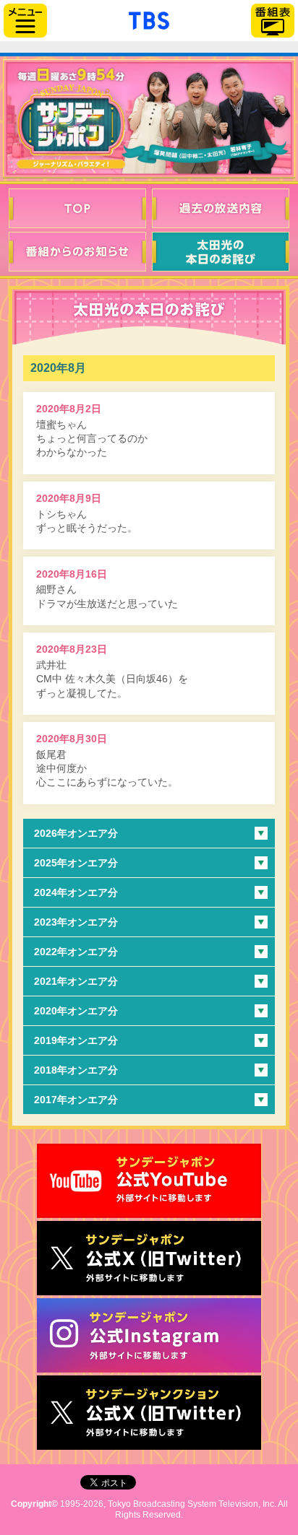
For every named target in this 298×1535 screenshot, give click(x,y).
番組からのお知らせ (77, 251)
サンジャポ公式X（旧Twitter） (149, 1258)
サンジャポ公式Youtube (149, 1181)
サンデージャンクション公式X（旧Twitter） (149, 1412)
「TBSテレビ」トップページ (149, 19)
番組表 (272, 21)
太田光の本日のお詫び (220, 251)
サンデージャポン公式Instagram (149, 1335)
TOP (77, 208)
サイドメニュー (25, 21)
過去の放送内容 (220, 208)
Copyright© (34, 1504)
